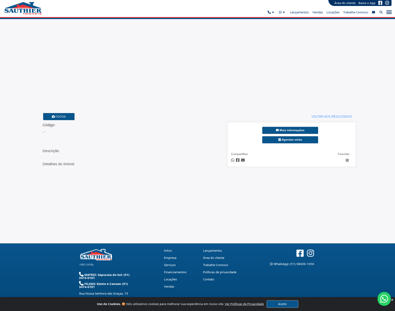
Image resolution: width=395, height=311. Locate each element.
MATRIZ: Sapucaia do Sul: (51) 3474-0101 (104, 276)
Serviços (170, 265)
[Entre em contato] (373, 12)
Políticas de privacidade (219, 272)
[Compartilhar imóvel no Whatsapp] (233, 160)
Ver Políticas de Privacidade (244, 304)
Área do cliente (345, 3)
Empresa (170, 258)
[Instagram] (387, 3)
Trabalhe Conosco (355, 12)
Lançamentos (299, 12)
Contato (208, 279)
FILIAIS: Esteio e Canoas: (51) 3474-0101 (103, 285)
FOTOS (60, 116)
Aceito (282, 304)
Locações (332, 12)
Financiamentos (175, 272)
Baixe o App (366, 3)
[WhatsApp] (282, 12)
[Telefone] (271, 12)
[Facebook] (380, 3)
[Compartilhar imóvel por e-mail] (243, 160)
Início (168, 250)
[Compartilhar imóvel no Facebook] (237, 160)
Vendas (318, 12)
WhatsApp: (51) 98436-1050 (293, 264)
